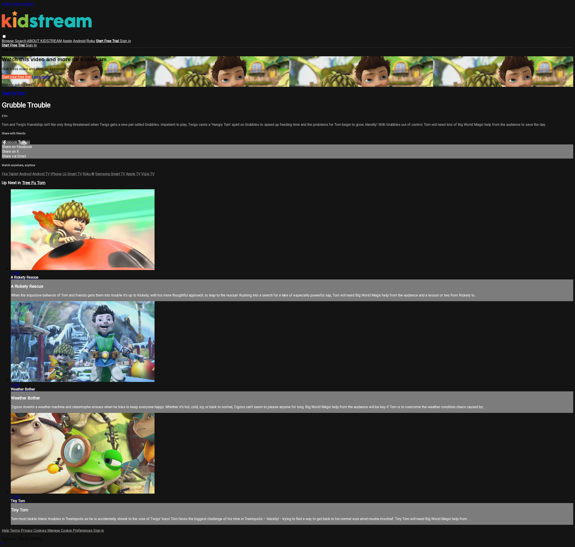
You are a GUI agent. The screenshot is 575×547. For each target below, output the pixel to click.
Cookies (40, 530)
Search (21, 41)
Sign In (31, 45)
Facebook (10, 142)
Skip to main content (18, 4)
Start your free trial (17, 77)
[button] (4, 36)
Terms (15, 530)
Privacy (27, 530)
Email (25, 142)
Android (79, 41)
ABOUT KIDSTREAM (44, 41)
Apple (67, 41)
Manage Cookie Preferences (70, 530)
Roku (90, 41)
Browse (8, 41)
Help (6, 530)
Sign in (125, 41)
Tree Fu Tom (13, 93)
